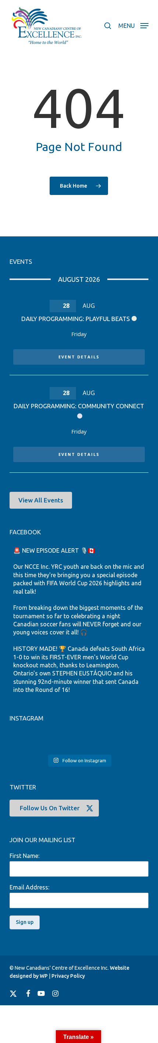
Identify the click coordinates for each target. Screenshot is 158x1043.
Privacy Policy (68, 976)
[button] (133, 25)
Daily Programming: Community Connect (79, 405)
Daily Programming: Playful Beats (75, 318)
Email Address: (29, 887)
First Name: (24, 855)
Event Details (79, 357)
